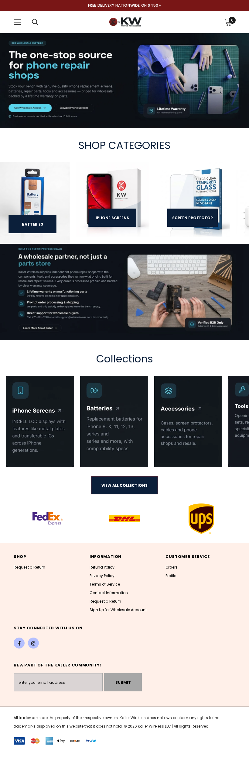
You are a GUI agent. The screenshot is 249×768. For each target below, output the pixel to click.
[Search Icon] (35, 22)
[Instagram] (33, 643)
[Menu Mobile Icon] (17, 22)
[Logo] (125, 21)
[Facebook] (19, 643)
